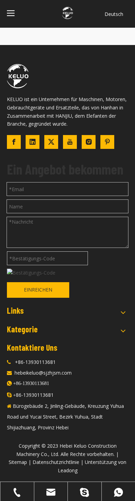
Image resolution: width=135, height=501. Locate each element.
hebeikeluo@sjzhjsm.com (43, 372)
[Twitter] (51, 142)
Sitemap (18, 462)
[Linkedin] (32, 142)
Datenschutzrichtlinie (56, 462)
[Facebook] (14, 142)
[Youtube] (70, 142)
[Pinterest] (107, 142)
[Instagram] (89, 142)
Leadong (68, 470)
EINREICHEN (38, 289)
